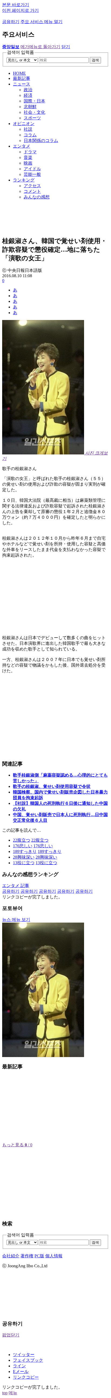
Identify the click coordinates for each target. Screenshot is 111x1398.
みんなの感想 (37, 197)
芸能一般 (32, 174)
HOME (19, 73)
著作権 (26, 1256)
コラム (30, 135)
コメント (32, 191)
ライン (19, 1366)
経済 (28, 95)
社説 (28, 129)
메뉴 (13, 1392)
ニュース (21, 84)
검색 (95, 60)
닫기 (65, 46)
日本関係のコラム (41, 140)
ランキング (23, 180)
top (5, 1392)
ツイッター (23, 1354)
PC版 (39, 1256)
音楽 (28, 157)
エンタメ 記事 (15, 885)
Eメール (21, 1371)
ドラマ (30, 152)
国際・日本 (34, 101)
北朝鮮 (30, 106)
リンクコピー (26, 1377)
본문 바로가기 (15, 4)
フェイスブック (28, 1360)
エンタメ (21, 146)
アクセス (32, 185)
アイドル (32, 168)
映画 (28, 163)
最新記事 (21, 78)
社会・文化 (34, 112)
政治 (28, 89)
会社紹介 (10, 1256)
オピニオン (23, 123)
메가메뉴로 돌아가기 (40, 46)
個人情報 (54, 1256)
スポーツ (32, 118)
